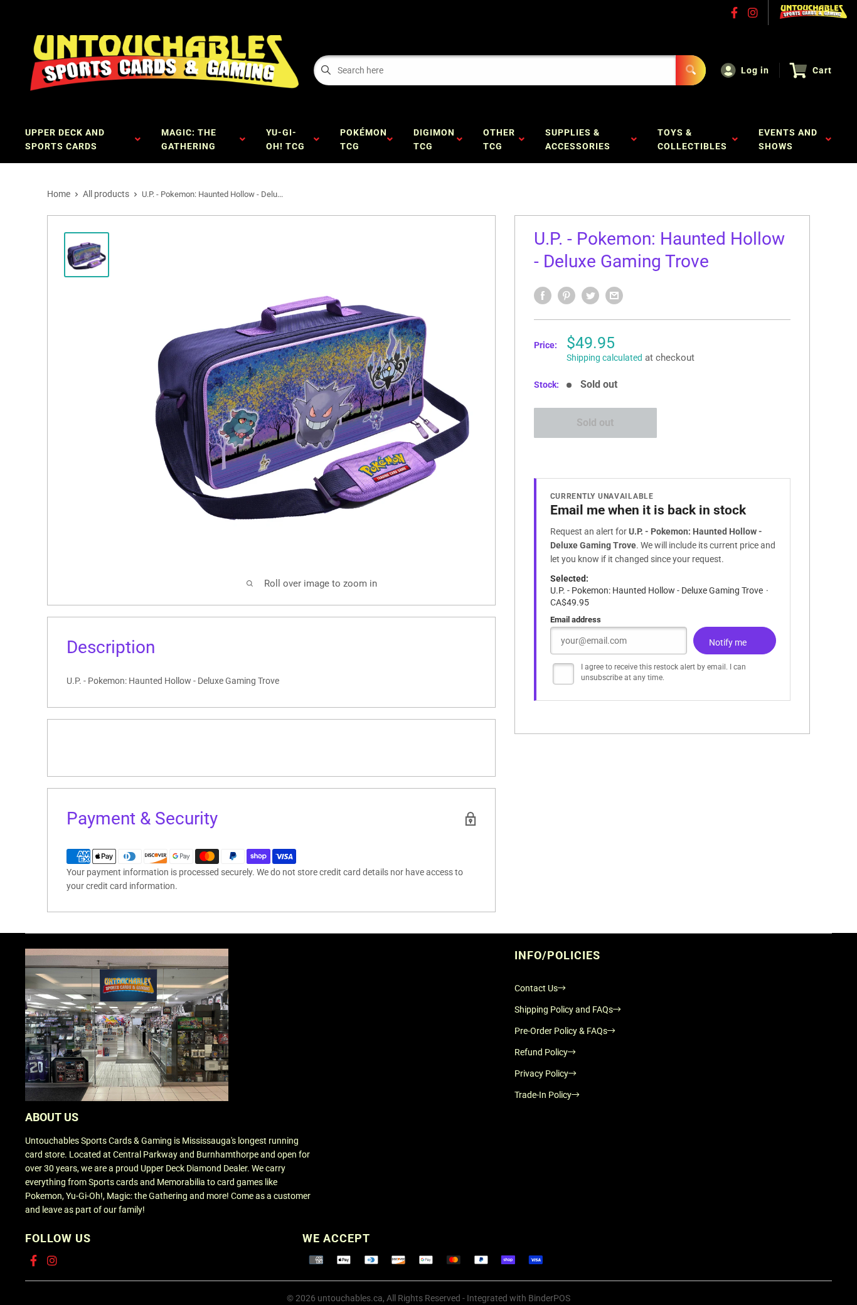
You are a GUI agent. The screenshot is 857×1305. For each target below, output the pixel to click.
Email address (575, 619)
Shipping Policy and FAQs (563, 1009)
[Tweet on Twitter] (590, 295)
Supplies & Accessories (580, 139)
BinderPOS (549, 1298)
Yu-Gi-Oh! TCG (288, 139)
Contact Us (536, 988)
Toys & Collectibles (694, 139)
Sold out (595, 423)
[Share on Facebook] (542, 295)
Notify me (728, 642)
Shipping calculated (604, 358)
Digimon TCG (434, 139)
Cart (822, 70)
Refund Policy (541, 1052)
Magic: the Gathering (191, 139)
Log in (755, 70)
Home (58, 194)
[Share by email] (614, 295)
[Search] (691, 70)
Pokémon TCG (363, 139)
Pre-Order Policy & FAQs (560, 1031)
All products (106, 194)
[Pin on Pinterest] (566, 295)
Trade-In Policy (543, 1095)
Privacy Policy (541, 1073)
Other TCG (499, 139)
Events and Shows (788, 139)
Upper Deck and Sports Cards (65, 139)
